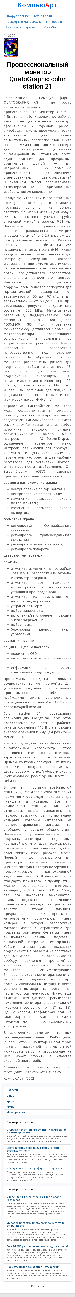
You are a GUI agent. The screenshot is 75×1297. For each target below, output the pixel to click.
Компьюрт (37, 4)
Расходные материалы (24, 21)
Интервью (54, 21)
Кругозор (32, 27)
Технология (42, 16)
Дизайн (50, 27)
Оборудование (17, 16)
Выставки (13, 27)
